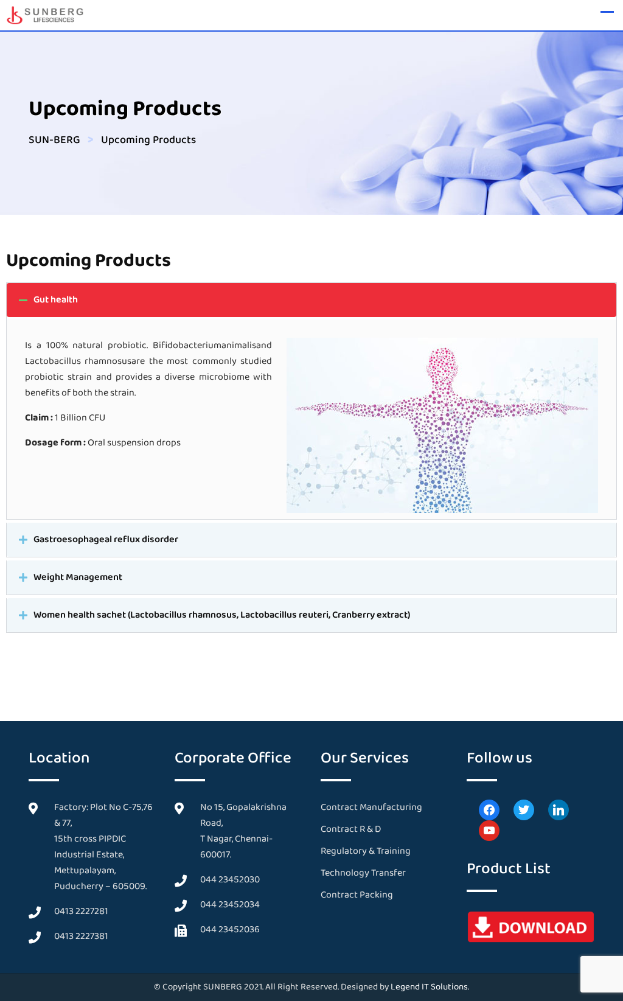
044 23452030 (230, 879)
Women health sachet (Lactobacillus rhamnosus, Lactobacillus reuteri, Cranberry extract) (221, 615)
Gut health (55, 299)
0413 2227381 (81, 936)
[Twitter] (523, 809)
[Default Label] (558, 809)
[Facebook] (489, 809)
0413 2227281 (81, 911)
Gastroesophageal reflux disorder (105, 539)
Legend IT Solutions (429, 987)
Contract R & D (351, 829)
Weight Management (77, 577)
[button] (311, 300)
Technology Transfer (363, 873)
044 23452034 (230, 904)
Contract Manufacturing (371, 807)
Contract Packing (357, 894)
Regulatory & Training (366, 851)
